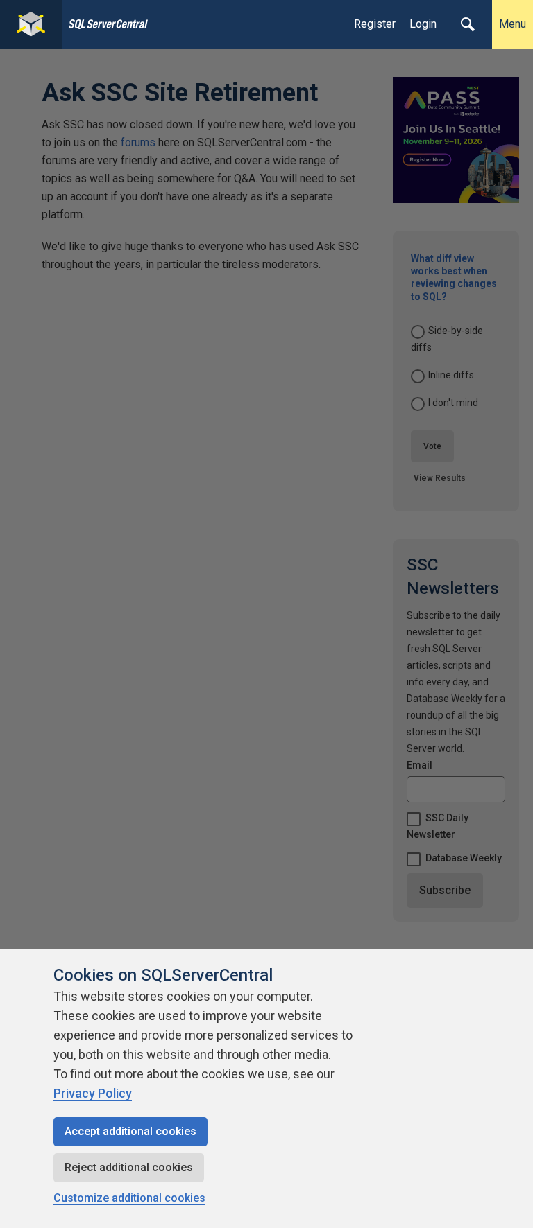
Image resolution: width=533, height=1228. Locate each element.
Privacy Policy (92, 1093)
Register (375, 23)
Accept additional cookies (130, 1131)
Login (423, 23)
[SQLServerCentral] (31, 24)
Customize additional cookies (129, 1197)
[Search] (467, 24)
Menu (512, 23)
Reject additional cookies (129, 1167)
